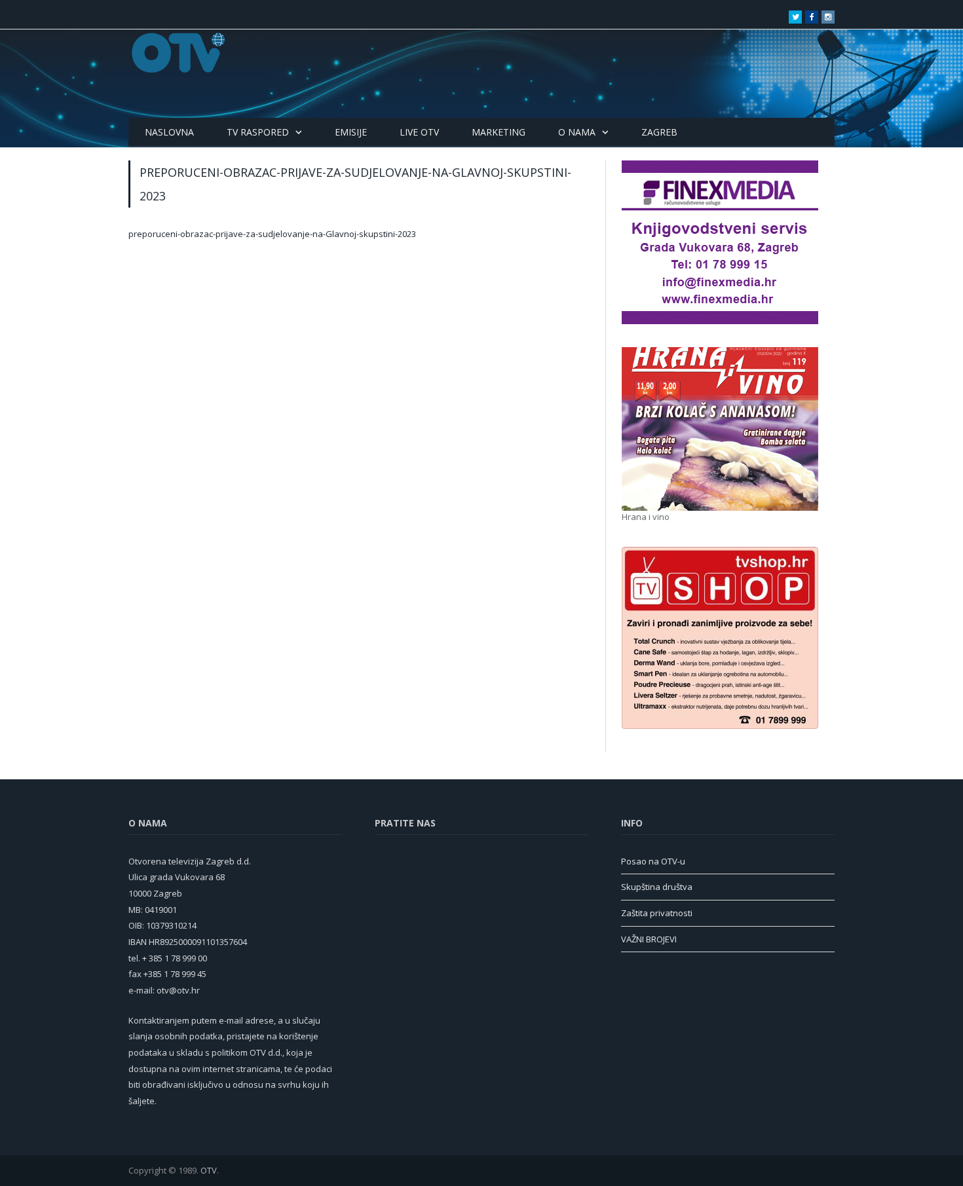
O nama (576, 132)
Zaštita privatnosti (656, 913)
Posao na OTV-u (653, 861)
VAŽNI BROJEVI (649, 939)
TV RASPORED (258, 132)
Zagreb (659, 132)
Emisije (351, 132)
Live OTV (419, 132)
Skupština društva (656, 887)
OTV (208, 1170)
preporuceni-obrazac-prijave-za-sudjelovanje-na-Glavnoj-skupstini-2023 (272, 234)
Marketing (498, 132)
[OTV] (178, 52)
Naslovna (169, 132)
